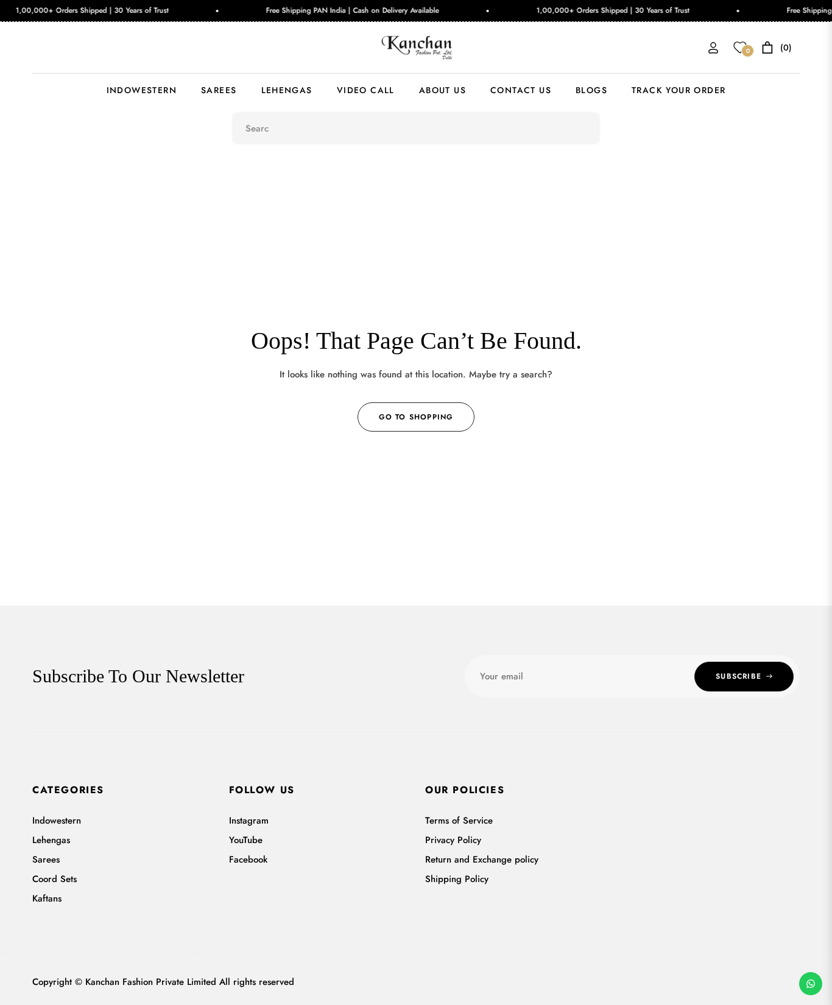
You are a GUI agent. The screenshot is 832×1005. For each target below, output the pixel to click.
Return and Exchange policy (481, 859)
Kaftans (47, 898)
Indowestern (56, 820)
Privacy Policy (453, 840)
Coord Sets (54, 879)
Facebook (248, 859)
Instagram (249, 820)
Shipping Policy (456, 879)
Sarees (46, 859)
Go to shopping (416, 416)
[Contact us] (810, 983)
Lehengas (51, 840)
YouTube (246, 840)
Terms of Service (459, 820)
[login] (713, 47)
